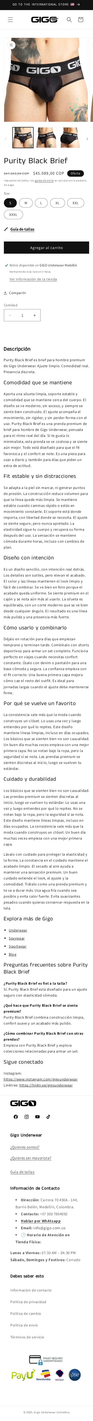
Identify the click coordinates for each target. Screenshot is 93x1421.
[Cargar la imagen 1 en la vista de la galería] (23, 137)
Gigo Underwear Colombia (51, 1412)
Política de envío (24, 1325)
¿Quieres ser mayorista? (30, 1157)
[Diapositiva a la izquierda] (5, 139)
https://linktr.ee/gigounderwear (46, 1085)
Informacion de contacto (31, 1290)
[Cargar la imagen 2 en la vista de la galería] (46, 137)
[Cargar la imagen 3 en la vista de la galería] (69, 137)
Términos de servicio (27, 1337)
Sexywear (17, 938)
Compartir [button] (17, 292)
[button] (10, 19)
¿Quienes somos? (25, 1147)
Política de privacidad (28, 1301)
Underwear (18, 930)
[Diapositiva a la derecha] (87, 139)
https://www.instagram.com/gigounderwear (41, 1079)
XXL (76, 203)
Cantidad (10, 305)
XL (58, 203)
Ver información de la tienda (33, 279)
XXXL (13, 214)
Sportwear (17, 946)
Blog (12, 954)
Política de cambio (25, 1313)
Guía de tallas (22, 1171)
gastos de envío (44, 180)
